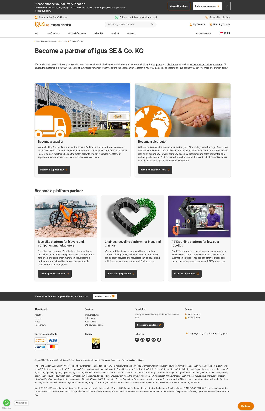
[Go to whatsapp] (6, 402)
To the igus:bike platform (52, 273)
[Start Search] (152, 24)
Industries (98, 33)
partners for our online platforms (205, 64)
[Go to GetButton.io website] (6, 408)
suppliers (157, 64)
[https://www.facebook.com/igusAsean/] (137, 340)
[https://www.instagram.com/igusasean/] (142, 340)
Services (115, 33)
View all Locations (179, 6)
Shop (37, 33)
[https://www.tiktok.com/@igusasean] (159, 340)
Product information (77, 33)
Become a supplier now (52, 169)
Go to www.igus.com (205, 6)
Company (131, 33)
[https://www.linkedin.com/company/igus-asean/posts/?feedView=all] (148, 340)
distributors (172, 64)
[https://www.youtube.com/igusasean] (153, 340)
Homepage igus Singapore (46, 41)
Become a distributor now (153, 169)
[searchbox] (128, 24)
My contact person (203, 33)
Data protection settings (132, 360)
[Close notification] (227, 6)
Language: (197, 333)
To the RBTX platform (184, 273)
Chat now (246, 406)
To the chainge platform (119, 273)
